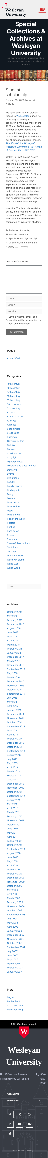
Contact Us (13, 1094)
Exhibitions (13, 478)
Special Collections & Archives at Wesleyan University (26, 38)
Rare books (13, 531)
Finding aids (13, 490)
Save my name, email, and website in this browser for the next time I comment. (25, 320)
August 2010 (14, 853)
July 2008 (12, 918)
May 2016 (12, 673)
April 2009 (12, 894)
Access (11, 412)
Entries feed (13, 1001)
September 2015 (16, 693)
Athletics (11, 424)
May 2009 (12, 890)
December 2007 (15, 935)
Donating (12, 469)
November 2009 (16, 881)
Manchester (13, 502)
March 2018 (13, 644)
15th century (13, 383)
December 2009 (16, 877)
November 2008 (16, 906)
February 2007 (15, 967)
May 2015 (12, 702)
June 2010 (12, 857)
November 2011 (15, 820)
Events (10, 473)
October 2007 (14, 943)
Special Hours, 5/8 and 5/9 (23, 238)
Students (24, 230)
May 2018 (12, 636)
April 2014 (12, 734)
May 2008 (12, 922)
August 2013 (14, 755)
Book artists (13, 429)
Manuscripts (13, 506)
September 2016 (16, 669)
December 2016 (15, 665)
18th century (13, 396)
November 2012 (15, 787)
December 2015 (15, 681)
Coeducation (14, 453)
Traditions (12, 547)
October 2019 (14, 612)
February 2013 (15, 775)
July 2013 (12, 759)
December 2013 (15, 742)
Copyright (12, 457)
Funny (10, 494)
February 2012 (14, 816)
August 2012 (14, 800)
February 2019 (15, 620)
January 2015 (14, 710)
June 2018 (12, 632)
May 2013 (12, 763)
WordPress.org (15, 1009)
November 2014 (15, 718)
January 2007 (14, 971)
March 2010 (13, 869)
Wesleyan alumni (16, 559)
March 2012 (13, 812)
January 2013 (14, 779)
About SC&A (13, 358)
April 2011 (12, 836)
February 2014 (15, 738)
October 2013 (14, 747)
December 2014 (15, 714)
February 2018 (14, 648)
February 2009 (15, 902)
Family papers (14, 486)
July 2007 (12, 951)
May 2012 (12, 804)
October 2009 (14, 886)
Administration (15, 416)
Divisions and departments (21, 465)
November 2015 (15, 685)
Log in (10, 997)
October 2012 (14, 792)
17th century (13, 392)
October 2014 (14, 722)
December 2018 (15, 624)
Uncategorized (15, 555)
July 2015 (12, 697)
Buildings (12, 437)
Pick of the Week (16, 518)
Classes (11, 449)
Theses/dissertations (17, 234)
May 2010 (12, 861)
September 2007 (16, 947)
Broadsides (13, 433)
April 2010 (12, 865)
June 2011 (12, 828)
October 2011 (14, 824)
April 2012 (12, 808)
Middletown (13, 514)
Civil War (11, 445)
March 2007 (13, 963)
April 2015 (12, 706)
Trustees (11, 551)
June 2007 (13, 955)
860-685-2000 (43, 1079)
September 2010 (16, 849)
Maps (10, 510)
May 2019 (12, 616)
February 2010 (15, 873)
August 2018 (14, 628)
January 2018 (14, 653)
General (11, 498)
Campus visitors (15, 441)
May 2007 (12, 959)
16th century (13, 388)
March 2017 (13, 661)
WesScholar (22, 116)
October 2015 (14, 689)
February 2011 (14, 841)
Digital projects (15, 461)
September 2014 (16, 726)
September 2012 (16, 796)
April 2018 (12, 640)
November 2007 (16, 939)
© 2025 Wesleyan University (23, 1151)
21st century (13, 408)
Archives (13, 230)
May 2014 (12, 730)
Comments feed (15, 1005)
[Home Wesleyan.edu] (24, 1032)
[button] (42, 9)
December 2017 (15, 657)
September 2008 (16, 914)
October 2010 (14, 845)
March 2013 (13, 771)
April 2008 (12, 926)
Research (12, 535)
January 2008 (14, 931)
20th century (14, 404)
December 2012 (15, 783)
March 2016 (13, 677)
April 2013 (12, 767)
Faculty (11, 482)
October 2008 (14, 910)
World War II (13, 568)
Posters (11, 522)
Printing (11, 527)
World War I (13, 563)
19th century (13, 400)
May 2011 (12, 832)
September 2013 (16, 751)
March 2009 (13, 898)
